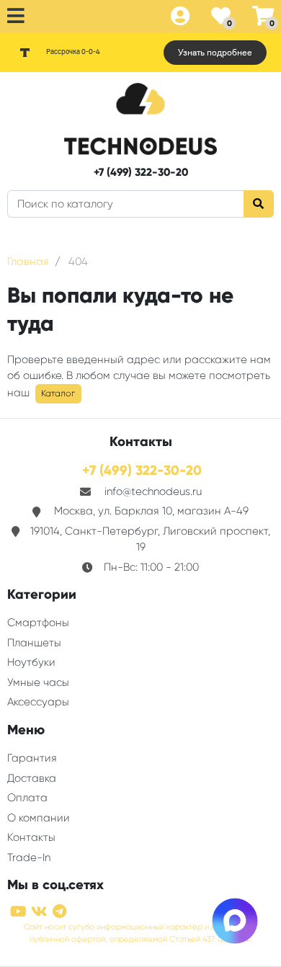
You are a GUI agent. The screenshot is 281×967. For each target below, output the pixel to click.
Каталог (58, 393)
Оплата (27, 797)
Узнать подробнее (215, 53)
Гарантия (32, 758)
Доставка (31, 778)
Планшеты (34, 642)
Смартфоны (38, 622)
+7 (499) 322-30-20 (141, 172)
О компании (38, 817)
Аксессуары (38, 701)
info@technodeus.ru (153, 491)
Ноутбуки (31, 662)
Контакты (31, 837)
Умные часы (38, 682)
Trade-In (28, 857)
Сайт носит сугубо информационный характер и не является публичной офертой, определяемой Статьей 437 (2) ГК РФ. (140, 933)
